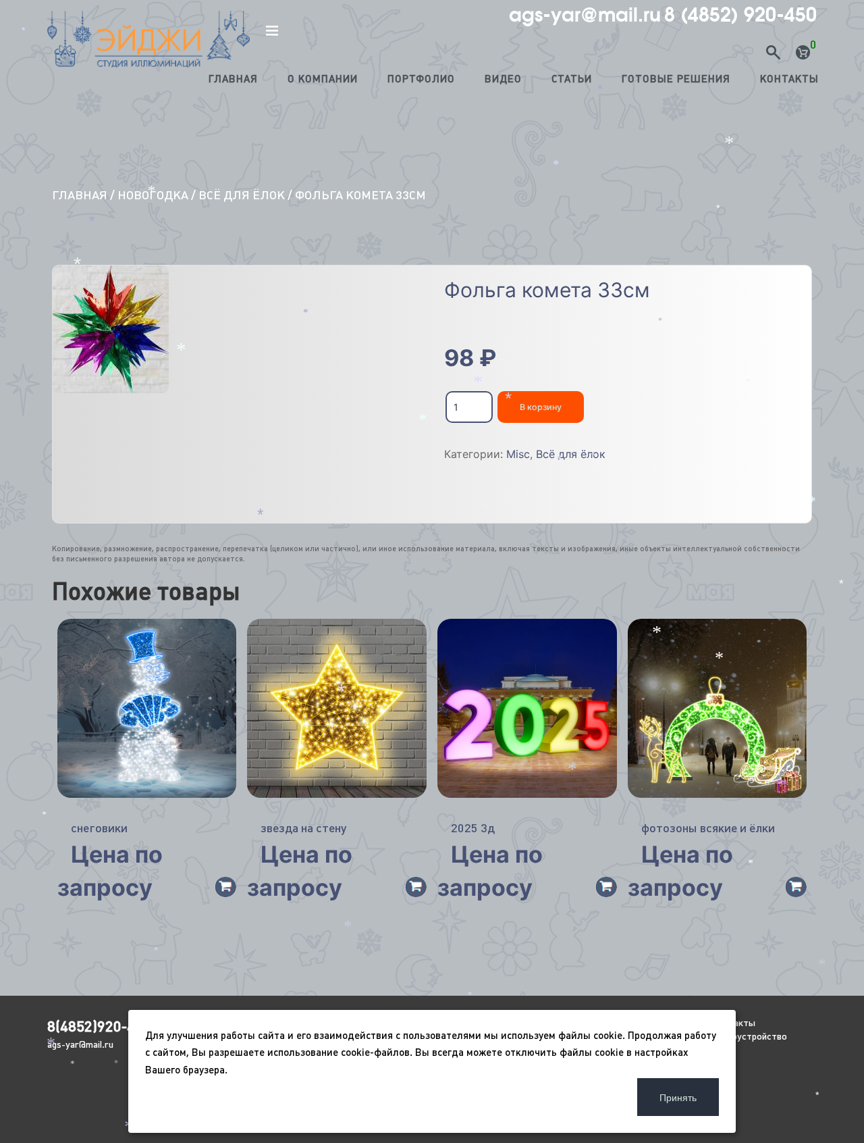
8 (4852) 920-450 (740, 15)
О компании (323, 78)
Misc (518, 454)
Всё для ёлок (241, 195)
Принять (678, 1097)
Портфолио (421, 78)
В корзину (541, 407)
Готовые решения (676, 78)
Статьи (571, 78)
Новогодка (152, 195)
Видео (503, 78)
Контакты (789, 78)
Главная (233, 78)
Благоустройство (749, 1036)
